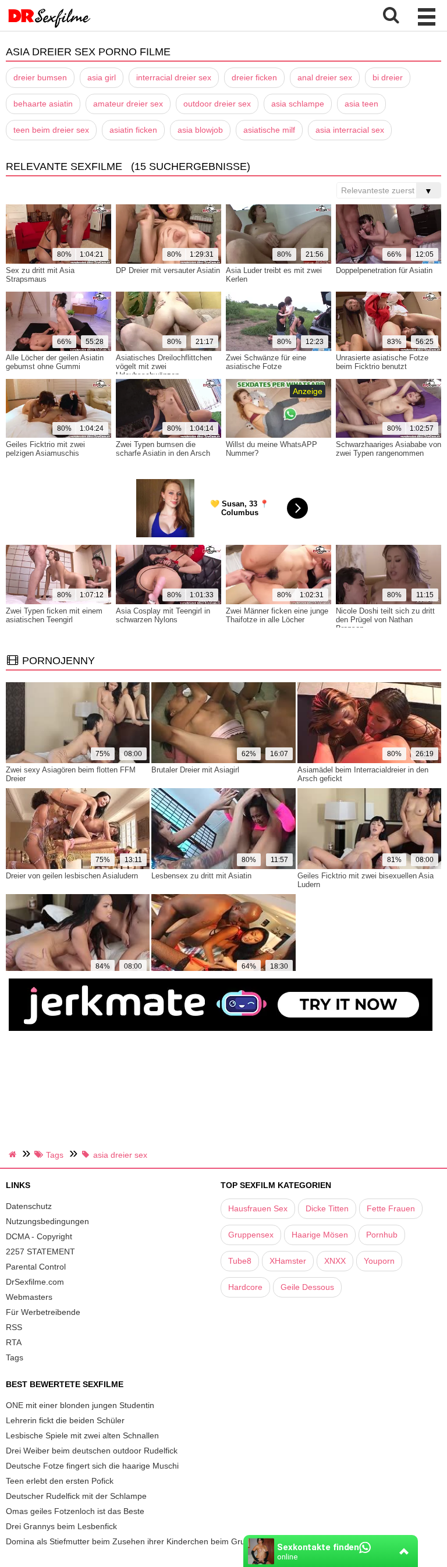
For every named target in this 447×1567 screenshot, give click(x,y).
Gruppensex (251, 1234)
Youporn (379, 1260)
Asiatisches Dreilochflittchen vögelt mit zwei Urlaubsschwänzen (164, 366)
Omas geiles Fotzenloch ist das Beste (75, 1511)
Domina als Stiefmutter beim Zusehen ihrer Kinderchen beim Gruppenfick (141, 1541)
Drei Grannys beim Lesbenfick (61, 1526)
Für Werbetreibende (43, 1312)
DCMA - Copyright (39, 1236)
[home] (14, 1154)
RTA (14, 1342)
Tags (14, 1357)
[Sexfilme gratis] (49, 26)
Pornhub (382, 1234)
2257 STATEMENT (40, 1251)
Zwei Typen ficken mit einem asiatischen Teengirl (54, 615)
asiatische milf (269, 129)
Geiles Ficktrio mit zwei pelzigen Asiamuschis (45, 449)
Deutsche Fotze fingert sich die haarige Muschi (92, 1465)
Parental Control (36, 1266)
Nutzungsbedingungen (47, 1221)
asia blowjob (200, 129)
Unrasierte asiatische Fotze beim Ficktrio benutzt (382, 362)
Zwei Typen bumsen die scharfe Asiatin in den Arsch (163, 449)
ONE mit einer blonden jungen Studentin (80, 1405)
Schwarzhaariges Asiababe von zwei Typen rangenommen (388, 449)
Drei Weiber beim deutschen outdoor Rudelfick (92, 1450)
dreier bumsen (40, 77)
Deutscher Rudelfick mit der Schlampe (76, 1496)
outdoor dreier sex (217, 103)
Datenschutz (29, 1206)
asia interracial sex (349, 129)
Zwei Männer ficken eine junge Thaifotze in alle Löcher (277, 615)
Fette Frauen (391, 1208)
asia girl (101, 77)
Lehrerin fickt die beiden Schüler (65, 1420)
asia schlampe (297, 103)
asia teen (361, 103)
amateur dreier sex (128, 103)
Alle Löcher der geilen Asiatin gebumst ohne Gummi (55, 362)
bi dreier (387, 77)
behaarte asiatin (43, 103)
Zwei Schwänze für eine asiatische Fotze (266, 362)
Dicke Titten (327, 1208)
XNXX (335, 1260)
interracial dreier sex (173, 77)
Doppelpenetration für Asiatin (384, 270)
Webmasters (29, 1297)
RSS (14, 1327)
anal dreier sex (324, 77)
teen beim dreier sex (51, 129)
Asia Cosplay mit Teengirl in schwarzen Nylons (163, 615)
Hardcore (245, 1287)
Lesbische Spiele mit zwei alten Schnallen (82, 1435)
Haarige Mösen (320, 1234)
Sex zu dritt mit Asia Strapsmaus (40, 274)
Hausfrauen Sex (258, 1208)
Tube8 (239, 1260)
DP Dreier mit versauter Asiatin (168, 270)
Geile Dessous (307, 1287)
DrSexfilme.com (35, 1281)
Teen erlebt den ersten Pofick (59, 1481)
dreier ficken (254, 77)
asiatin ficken (133, 129)
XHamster (287, 1260)
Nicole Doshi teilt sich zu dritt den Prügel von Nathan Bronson (385, 620)
